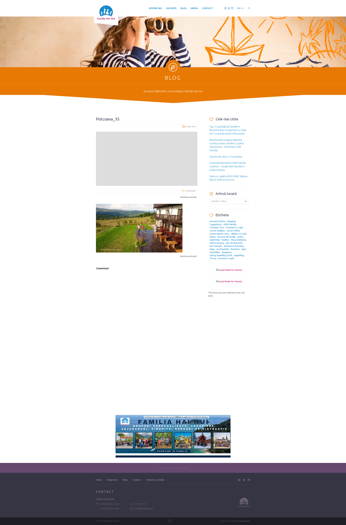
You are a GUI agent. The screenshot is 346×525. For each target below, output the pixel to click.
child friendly (229, 224)
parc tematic (216, 246)
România (235, 249)
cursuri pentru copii (219, 233)
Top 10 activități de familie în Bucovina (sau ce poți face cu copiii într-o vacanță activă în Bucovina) (227, 130)
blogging (231, 221)
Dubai (212, 237)
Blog (184, 8)
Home (99, 480)
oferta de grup (217, 243)
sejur (243, 249)
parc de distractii (234, 243)
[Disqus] (146, 306)
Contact (207, 8)
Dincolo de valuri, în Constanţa (225, 156)
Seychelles (215, 252)
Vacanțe (171, 8)
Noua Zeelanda (238, 240)
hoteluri (225, 240)
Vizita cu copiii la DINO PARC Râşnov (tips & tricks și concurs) (228, 178)
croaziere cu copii (234, 227)
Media (194, 8)
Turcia (213, 258)
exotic (240, 237)
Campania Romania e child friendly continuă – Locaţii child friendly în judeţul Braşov (227, 166)
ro (238, 8)
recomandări (222, 249)
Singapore (227, 252)
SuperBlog (239, 255)
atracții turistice (217, 221)
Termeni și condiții (155, 480)
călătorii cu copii (239, 233)
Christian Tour (217, 227)
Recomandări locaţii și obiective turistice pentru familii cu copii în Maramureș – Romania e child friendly (226, 145)
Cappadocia (216, 224)
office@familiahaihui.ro (144, 509)
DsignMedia (244, 521)
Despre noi (155, 8)
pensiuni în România (234, 246)
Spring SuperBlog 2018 (221, 255)
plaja (212, 249)
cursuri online (233, 230)
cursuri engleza (217, 230)
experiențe (215, 240)
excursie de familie (226, 237)
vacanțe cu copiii (226, 258)
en (242, 8)
